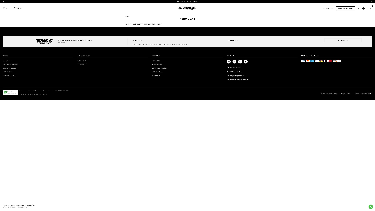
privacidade (156, 60)
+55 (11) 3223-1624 (235, 71)
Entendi (30, 207)
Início (127, 16)
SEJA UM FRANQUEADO (345, 8)
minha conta (82, 60)
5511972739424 (234, 67)
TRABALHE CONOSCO (9, 75)
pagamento (156, 75)
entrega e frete (157, 72)
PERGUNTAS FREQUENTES (10, 64)
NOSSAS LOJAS (328, 8)
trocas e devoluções (159, 68)
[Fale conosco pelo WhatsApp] (371, 207)
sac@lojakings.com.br (236, 75)
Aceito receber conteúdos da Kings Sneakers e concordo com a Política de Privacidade (161, 44)
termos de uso (157, 64)
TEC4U (370, 93)
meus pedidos (82, 64)
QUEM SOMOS (7, 60)
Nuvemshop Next (344, 93)
